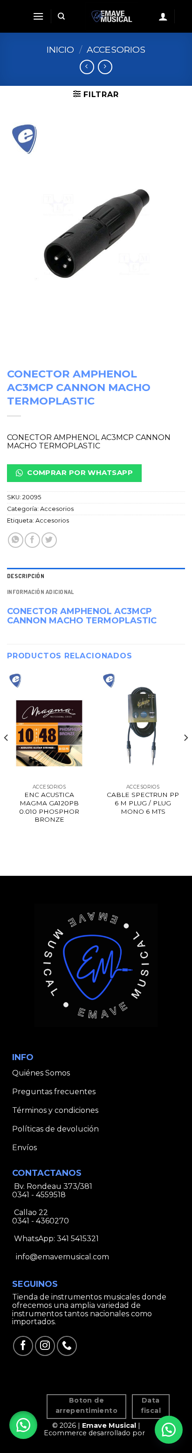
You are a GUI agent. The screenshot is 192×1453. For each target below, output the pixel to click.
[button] (23, 1425)
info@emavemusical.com (61, 1256)
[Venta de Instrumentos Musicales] (111, 16)
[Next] (185, 756)
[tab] (96, 576)
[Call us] (67, 1346)
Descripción (25, 576)
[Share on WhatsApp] (15, 540)
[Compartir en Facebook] (32, 540)
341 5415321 (78, 1238)
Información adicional (40, 591)
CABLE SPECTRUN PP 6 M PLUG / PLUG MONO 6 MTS (143, 803)
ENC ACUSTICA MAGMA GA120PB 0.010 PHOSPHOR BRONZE (49, 807)
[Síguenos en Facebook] (23, 1346)
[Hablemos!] (169, 1430)
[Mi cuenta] (163, 16)
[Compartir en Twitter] (49, 540)
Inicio (60, 49)
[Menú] (38, 16)
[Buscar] (61, 16)
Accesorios (116, 49)
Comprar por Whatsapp (79, 472)
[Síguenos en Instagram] (45, 1346)
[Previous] (6, 756)
